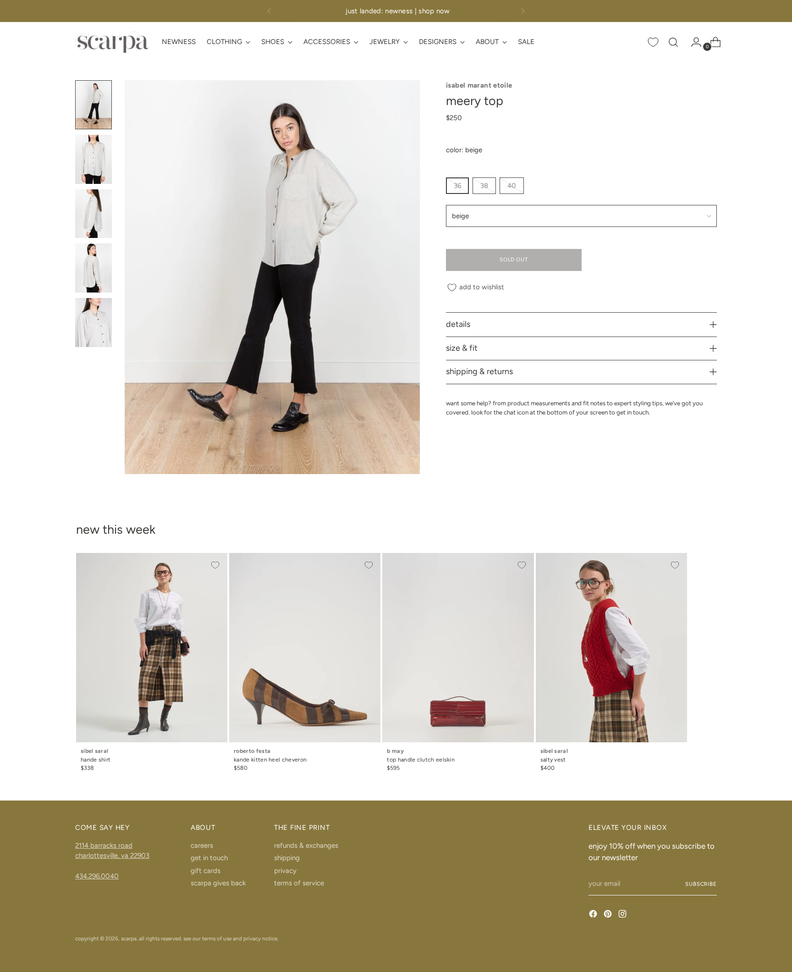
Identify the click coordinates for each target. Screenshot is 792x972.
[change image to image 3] (93, 213)
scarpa (129, 938)
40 (511, 186)
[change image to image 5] (93, 322)
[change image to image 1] (93, 104)
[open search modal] (673, 42)
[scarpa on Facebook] (594, 915)
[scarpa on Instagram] (623, 915)
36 (457, 186)
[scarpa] (111, 42)
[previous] (269, 11)
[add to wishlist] (215, 565)
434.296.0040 (97, 876)
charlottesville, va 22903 (112, 855)
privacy (285, 871)
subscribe (701, 884)
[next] (523, 11)
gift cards (205, 871)
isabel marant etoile (479, 85)
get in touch (209, 858)
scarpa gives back (218, 883)
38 (484, 186)
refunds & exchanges (306, 845)
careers (202, 845)
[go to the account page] (692, 42)
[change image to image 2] (93, 159)
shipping (287, 858)
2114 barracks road (103, 845)
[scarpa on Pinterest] (608, 915)
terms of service (299, 883)
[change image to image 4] (93, 268)
